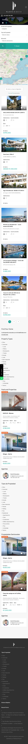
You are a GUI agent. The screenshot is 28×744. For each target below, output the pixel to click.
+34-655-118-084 (8, 15)
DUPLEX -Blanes (8, 413)
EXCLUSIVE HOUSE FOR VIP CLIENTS (14, 112)
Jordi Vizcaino (14, 474)
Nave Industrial (6, 359)
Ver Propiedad (14, 107)
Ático (3, 342)
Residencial (5, 368)
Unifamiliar (5, 383)
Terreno (4, 385)
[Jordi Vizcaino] (6, 478)
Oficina (4, 348)
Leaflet (19, 84)
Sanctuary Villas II (8, 154)
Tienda (4, 353)
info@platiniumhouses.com (17, 476)
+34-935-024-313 (14, 477)
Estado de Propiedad (6, 26)
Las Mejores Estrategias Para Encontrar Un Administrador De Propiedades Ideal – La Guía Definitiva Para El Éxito (12, 730)
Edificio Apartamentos (8, 376)
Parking (4, 364)
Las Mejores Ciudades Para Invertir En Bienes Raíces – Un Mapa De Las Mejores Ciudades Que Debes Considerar (13, 715)
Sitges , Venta (7, 454)
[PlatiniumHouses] (14, 12)
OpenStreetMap (25, 84)
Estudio (4, 355)
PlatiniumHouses (17, 738)
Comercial (4, 344)
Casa (4, 372)
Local (4, 346)
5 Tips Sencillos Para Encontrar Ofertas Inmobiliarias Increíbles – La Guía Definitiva (11, 722)
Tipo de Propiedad (5, 32)
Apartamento (6, 370)
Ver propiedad (14, 407)
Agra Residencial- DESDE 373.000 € (13, 190)
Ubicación (3, 38)
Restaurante (6, 351)
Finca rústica (6, 379)
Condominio (6, 374)
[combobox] (14, 29)
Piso (3, 366)
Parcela (4, 361)
